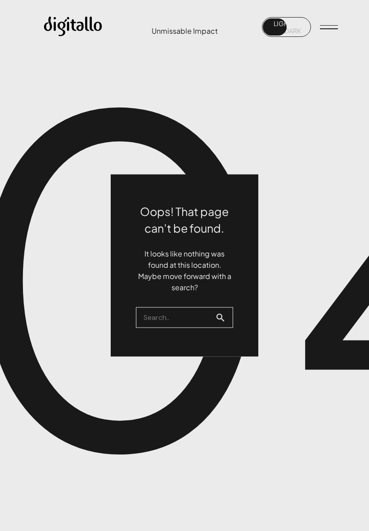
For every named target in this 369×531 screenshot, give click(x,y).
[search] (224, 317)
